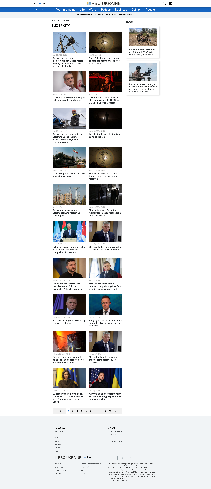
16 (110, 411)
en (40, 3)
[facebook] (113, 458)
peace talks (99, 15)
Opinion (136, 9)
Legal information (60, 470)
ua (35, 3)
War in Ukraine (65, 9)
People (150, 9)
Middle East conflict (84, 15)
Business (121, 9)
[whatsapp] (131, 458)
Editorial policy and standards (91, 464)
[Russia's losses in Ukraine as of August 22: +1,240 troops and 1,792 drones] (143, 37)
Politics (106, 9)
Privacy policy (85, 467)
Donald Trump (111, 15)
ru (44, 3)
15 (105, 411)
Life (82, 9)
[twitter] (122, 458)
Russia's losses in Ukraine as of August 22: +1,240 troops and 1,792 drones (142, 52)
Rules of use (58, 467)
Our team (57, 474)
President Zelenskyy (126, 15)
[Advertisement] (142, 133)
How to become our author (90, 470)
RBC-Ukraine (56, 21)
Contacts (84, 474)
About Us (57, 464)
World (93, 9)
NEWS (129, 22)
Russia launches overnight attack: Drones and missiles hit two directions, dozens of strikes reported (143, 88)
